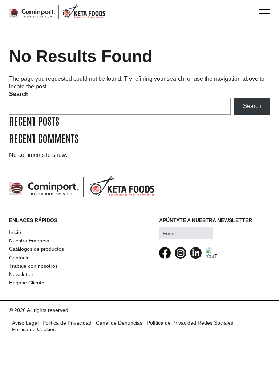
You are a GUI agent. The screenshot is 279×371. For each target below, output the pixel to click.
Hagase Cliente (26, 282)
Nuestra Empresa (29, 240)
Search (19, 94)
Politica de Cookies (34, 329)
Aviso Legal (25, 323)
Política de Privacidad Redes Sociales (190, 323)
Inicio (15, 232)
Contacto (19, 257)
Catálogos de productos (36, 249)
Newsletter (21, 274)
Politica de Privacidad (67, 323)
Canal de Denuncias (119, 323)
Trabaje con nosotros (33, 266)
